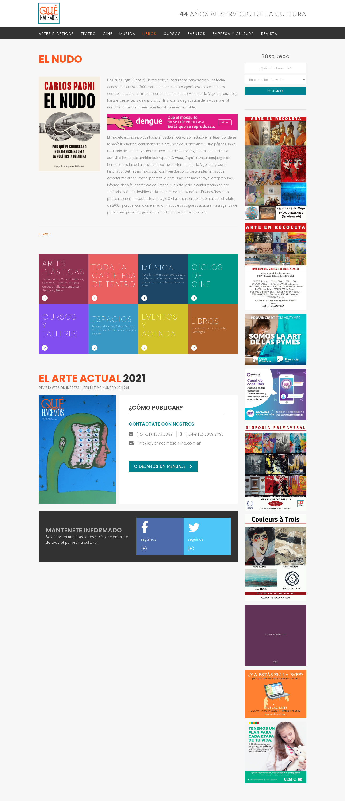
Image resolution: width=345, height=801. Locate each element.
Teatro (88, 33)
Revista (269, 33)
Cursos (172, 33)
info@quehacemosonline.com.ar (169, 443)
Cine (107, 33)
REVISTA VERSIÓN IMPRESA (59, 387)
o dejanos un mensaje (160, 466)
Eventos (197, 33)
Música (127, 33)
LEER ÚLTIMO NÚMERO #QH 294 (105, 387)
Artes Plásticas (56, 33)
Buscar (274, 91)
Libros (149, 33)
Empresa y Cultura (233, 33)
